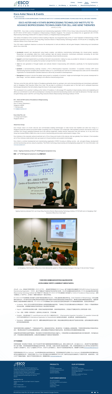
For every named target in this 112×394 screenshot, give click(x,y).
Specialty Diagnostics (55, 372)
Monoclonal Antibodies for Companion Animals (82, 370)
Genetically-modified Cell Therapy (79, 374)
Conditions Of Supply (54, 385)
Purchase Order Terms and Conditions (58, 382)
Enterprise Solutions (76, 375)
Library (73, 2)
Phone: (15, 384)
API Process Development (56, 368)
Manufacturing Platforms (88, 5)
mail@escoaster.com (21, 109)
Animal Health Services (77, 371)
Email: (15, 386)
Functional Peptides (54, 371)
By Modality (73, 5)
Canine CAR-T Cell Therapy (78, 368)
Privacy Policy (53, 383)
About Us (52, 5)
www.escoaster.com (19, 145)
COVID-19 (52, 367)
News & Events (20, 16)
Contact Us (94, 2)
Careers (80, 2)
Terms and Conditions (55, 380)
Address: (16, 381)
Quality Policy (53, 386)
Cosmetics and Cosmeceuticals (57, 370)
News (86, 2)
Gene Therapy (75, 367)
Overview (74, 372)
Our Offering (62, 5)
